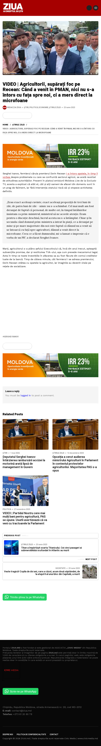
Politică (33, 107)
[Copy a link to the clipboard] (28, 115)
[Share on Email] (24, 115)
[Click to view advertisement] (50, 155)
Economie (43, 107)
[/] (89, 8)
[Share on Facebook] (6, 115)
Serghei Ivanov (11, 336)
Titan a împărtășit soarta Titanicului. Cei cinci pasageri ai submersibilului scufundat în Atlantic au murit (51, 549)
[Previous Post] (11, 547)
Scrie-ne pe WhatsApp (23, 691)
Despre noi (8, 734)
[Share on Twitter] (11, 115)
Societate (60, 568)
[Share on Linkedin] (19, 115)
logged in (26, 395)
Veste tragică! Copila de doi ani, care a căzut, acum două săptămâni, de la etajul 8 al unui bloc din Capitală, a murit (42, 573)
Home (5, 124)
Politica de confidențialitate (31, 734)
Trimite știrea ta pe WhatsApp (27, 597)
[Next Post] (89, 571)
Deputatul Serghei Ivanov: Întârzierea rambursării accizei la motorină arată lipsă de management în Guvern (24, 462)
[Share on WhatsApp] (15, 115)
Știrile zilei (55, 107)
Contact (54, 734)
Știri (26, 107)
